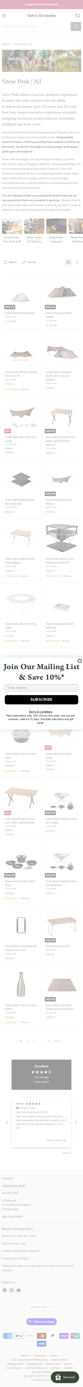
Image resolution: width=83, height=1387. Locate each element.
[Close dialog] (79, 661)
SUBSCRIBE (41, 699)
